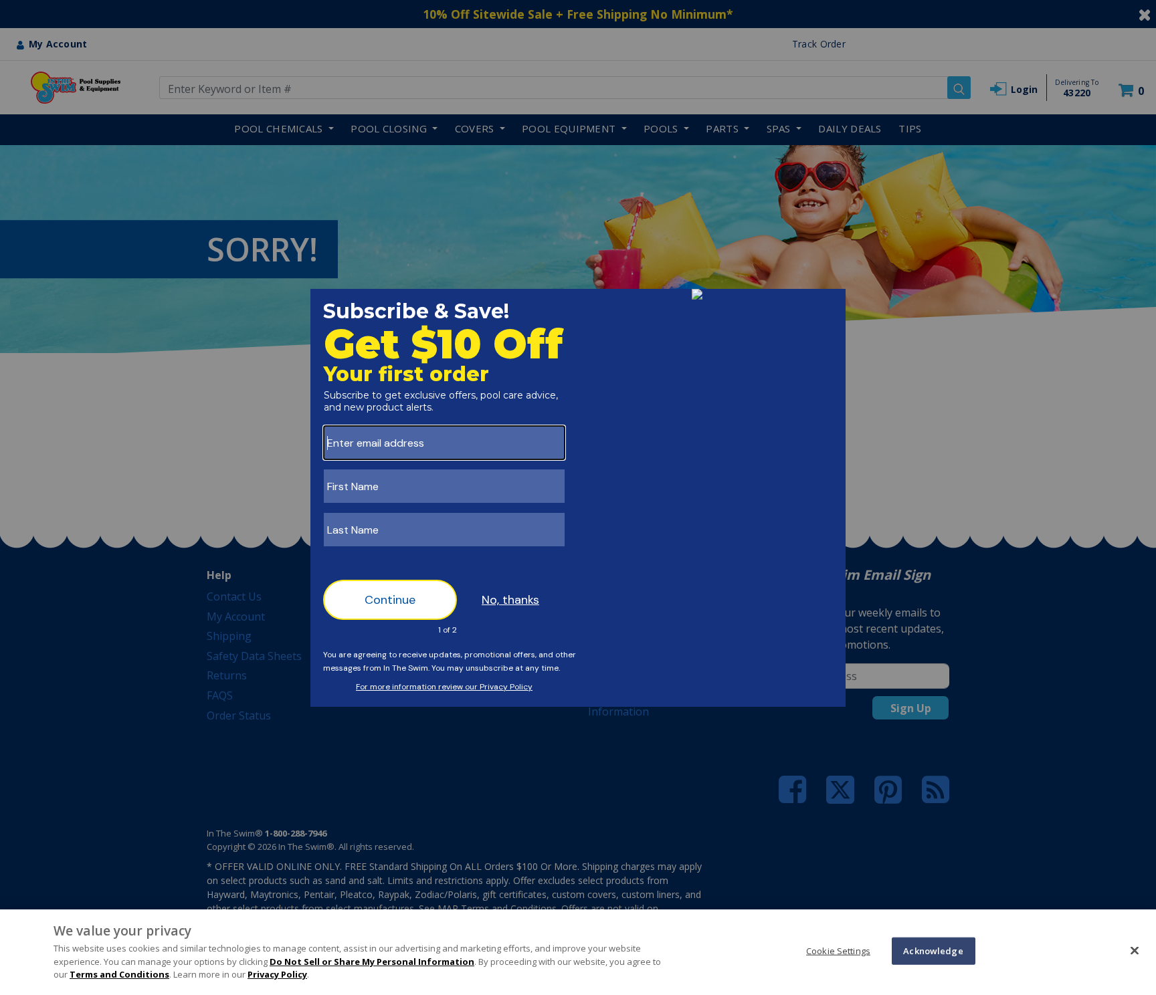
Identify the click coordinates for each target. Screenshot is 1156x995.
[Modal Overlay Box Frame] (578, 498)
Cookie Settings (838, 950)
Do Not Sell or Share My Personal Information (372, 962)
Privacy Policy (277, 974)
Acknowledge (933, 950)
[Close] (1134, 950)
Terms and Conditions (119, 974)
